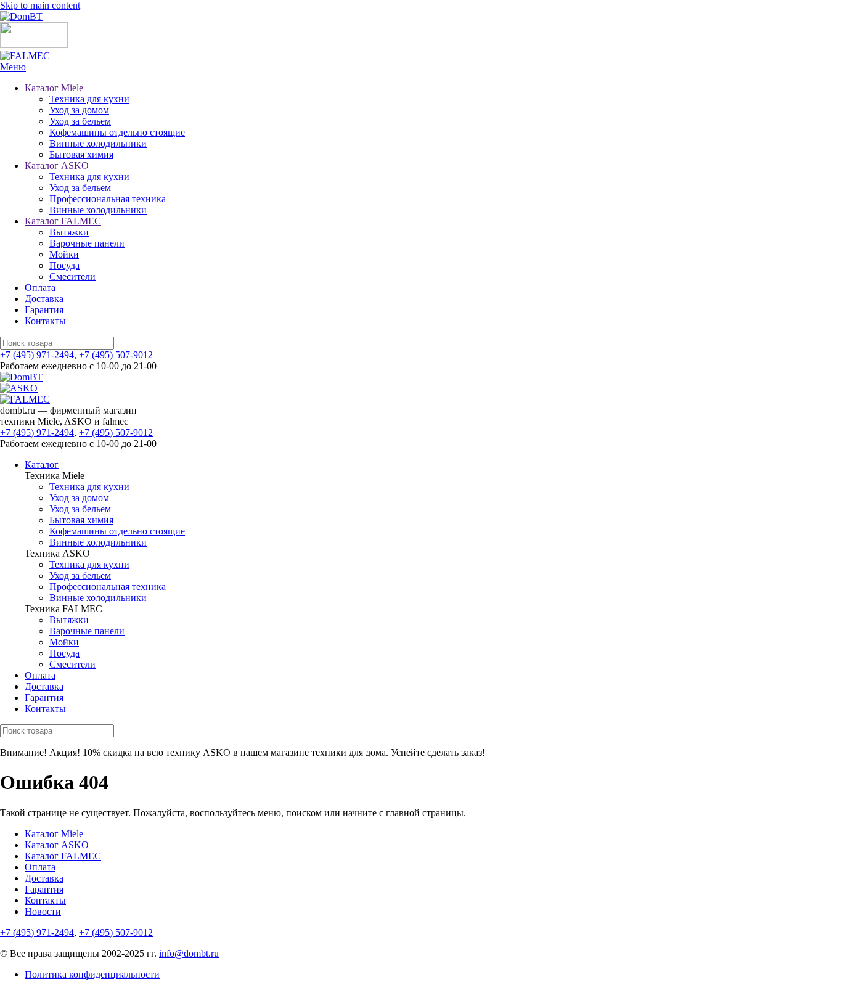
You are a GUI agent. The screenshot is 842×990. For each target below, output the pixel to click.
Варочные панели (87, 243)
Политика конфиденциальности (92, 974)
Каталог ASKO (57, 165)
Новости (43, 911)
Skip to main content (40, 5)
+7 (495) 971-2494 (37, 355)
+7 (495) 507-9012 (116, 355)
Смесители (72, 276)
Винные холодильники (98, 143)
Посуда (64, 265)
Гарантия (44, 310)
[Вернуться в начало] (21, 16)
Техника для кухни (89, 99)
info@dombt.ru (189, 953)
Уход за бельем (80, 121)
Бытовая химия (81, 154)
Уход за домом (79, 110)
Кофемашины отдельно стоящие (117, 132)
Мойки (64, 254)
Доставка (44, 298)
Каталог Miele (54, 88)
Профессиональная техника (107, 199)
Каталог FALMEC (63, 221)
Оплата (40, 287)
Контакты (45, 321)
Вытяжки (69, 232)
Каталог (42, 464)
